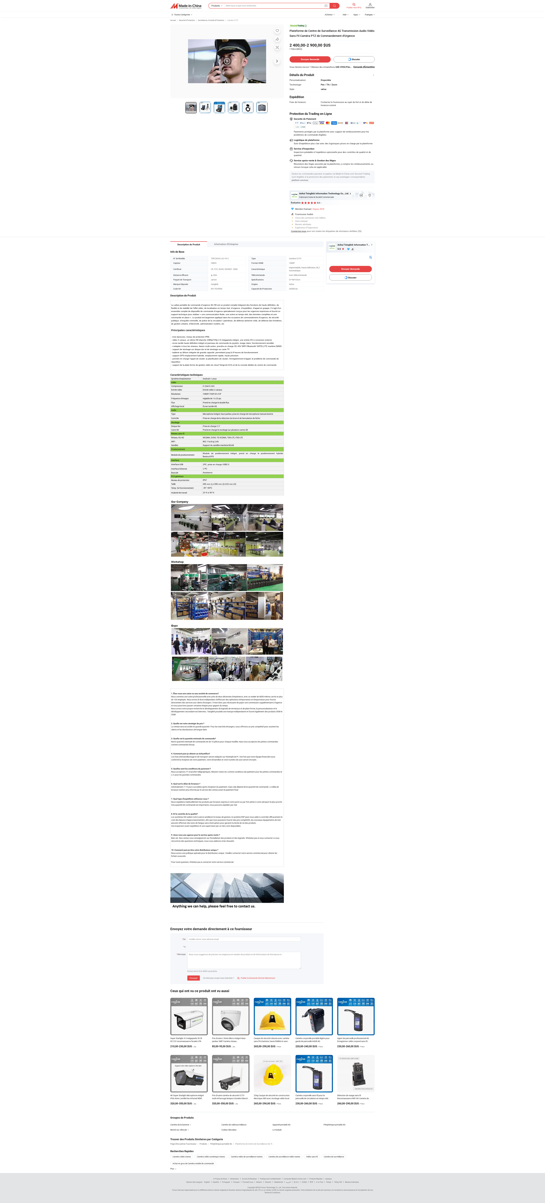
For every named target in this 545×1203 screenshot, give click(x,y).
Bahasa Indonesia (352, 1182)
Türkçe (328, 1182)
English (207, 1182)
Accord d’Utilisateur (249, 1179)
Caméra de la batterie (179, 1124)
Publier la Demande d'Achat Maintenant (256, 978)
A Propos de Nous (220, 1179)
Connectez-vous (298, 231)
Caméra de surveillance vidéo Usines (284, 1156)
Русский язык (248, 1182)
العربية (288, 1182)
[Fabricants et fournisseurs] (185, 6)
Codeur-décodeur (229, 1129)
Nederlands (278, 1182)
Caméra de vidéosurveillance (233, 1124)
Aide (344, 14)
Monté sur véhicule (178, 1129)
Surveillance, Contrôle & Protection (211, 20)
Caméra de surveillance (334, 1156)
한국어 (296, 1182)
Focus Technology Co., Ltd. (271, 1187)
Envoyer (194, 978)
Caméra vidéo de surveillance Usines (247, 1156)
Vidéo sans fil (312, 1156)
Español (216, 1182)
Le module (277, 1129)
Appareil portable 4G (281, 1124)
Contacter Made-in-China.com (295, 1179)
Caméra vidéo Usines (182, 1156)
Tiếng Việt (338, 1182)
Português (226, 1182)
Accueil (173, 20)
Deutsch (268, 1182)
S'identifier (370, 7)
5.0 (339, 249)
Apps (355, 14)
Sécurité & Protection (187, 20)
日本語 (304, 1182)
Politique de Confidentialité (270, 1179)
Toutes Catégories (182, 14)
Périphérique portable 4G (334, 1124)
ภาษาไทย (319, 1182)
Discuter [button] (356, 59)
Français (236, 1182)
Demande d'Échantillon (364, 67)
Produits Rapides (315, 1179)
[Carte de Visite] (370, 256)
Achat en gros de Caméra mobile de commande (193, 1163)
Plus (172, 1168)
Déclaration (234, 1179)
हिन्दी (311, 1182)
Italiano (259, 1182)
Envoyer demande (310, 59)
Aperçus (328, 1179)
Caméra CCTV (232, 20)
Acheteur (329, 14)
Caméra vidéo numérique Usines (211, 1156)
